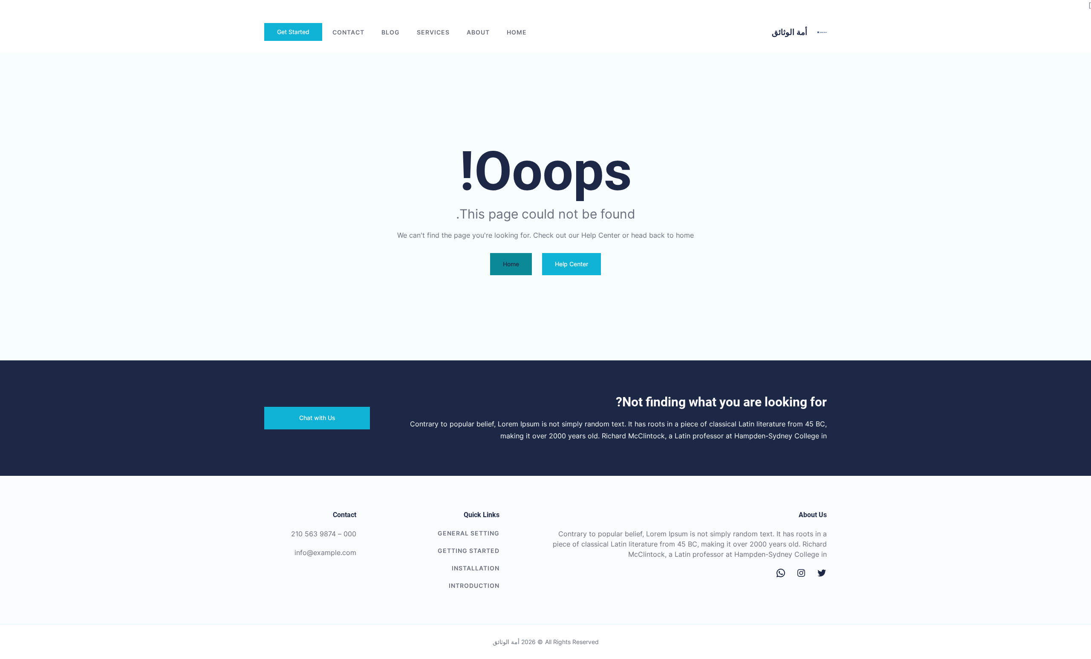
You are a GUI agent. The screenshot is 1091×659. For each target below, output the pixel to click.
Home (517, 32)
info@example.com (325, 552)
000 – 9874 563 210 (323, 534)
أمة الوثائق (789, 32)
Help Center (571, 264)
